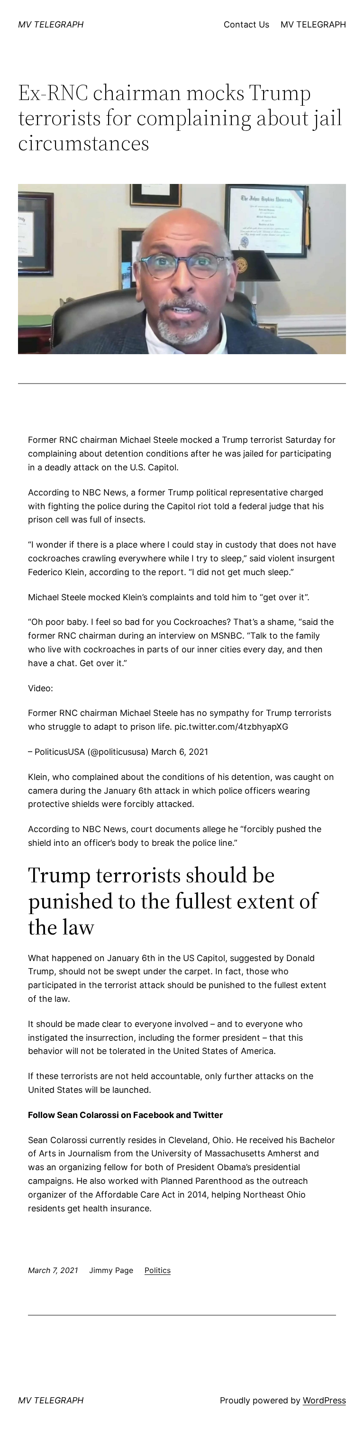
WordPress (324, 1400)
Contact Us (246, 24)
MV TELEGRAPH (50, 24)
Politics (158, 1270)
